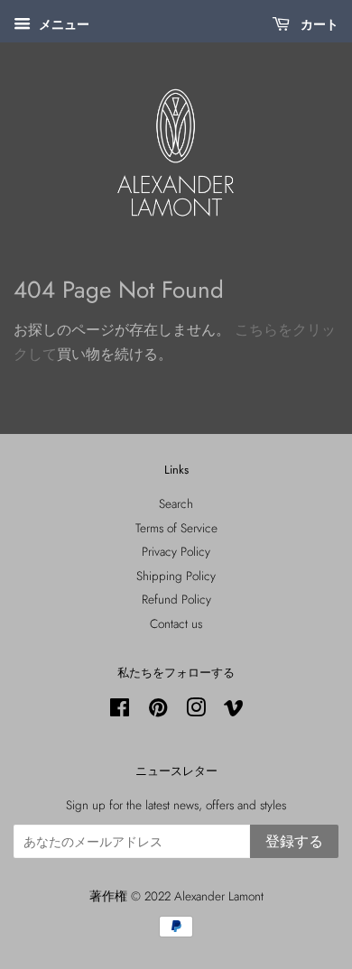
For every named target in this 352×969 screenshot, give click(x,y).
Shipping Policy (176, 576)
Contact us (176, 623)
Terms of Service (176, 528)
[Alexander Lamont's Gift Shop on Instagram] (196, 711)
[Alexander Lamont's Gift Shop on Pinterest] (158, 711)
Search (176, 503)
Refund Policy (176, 599)
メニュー (62, 24)
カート (317, 24)
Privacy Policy (176, 551)
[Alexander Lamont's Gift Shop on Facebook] (119, 711)
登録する (294, 841)
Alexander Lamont (219, 896)
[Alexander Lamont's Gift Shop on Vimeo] (234, 711)
